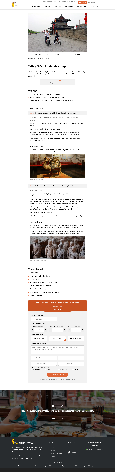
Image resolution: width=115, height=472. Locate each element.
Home (30, 58)
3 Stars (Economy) (76, 338)
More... (14, 451)
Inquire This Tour (57, 375)
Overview (38, 54)
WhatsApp (36, 369)
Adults (37, 327)
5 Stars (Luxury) (39, 338)
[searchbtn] (100, 2)
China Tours (36, 6)
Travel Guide (69, 6)
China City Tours (38, 58)
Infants (74, 327)
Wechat (48, 369)
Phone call (63, 369)
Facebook (74, 447)
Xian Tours (48, 58)
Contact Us (83, 2)
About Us (99, 6)
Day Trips (58, 6)
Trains (92, 6)
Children (56, 327)
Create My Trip (81, 6)
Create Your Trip (56, 419)
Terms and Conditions (56, 453)
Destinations (47, 6)
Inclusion (77, 54)
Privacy (53, 456)
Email (76, 369)
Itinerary (57, 54)
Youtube (74, 452)
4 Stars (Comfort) (57, 338)
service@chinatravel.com (49, 1)
